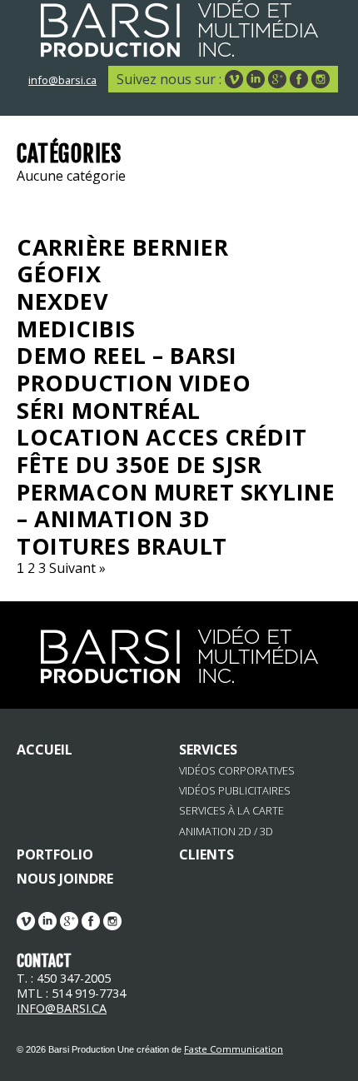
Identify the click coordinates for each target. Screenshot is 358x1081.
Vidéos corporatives (237, 771)
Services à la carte (231, 811)
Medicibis (76, 328)
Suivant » (77, 568)
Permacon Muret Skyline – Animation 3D (176, 505)
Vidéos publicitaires (235, 791)
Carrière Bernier (122, 247)
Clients (206, 854)
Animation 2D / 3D (226, 831)
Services (208, 749)
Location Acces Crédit (162, 436)
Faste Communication (233, 1049)
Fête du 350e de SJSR (139, 464)
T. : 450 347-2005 (64, 978)
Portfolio (55, 854)
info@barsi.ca (62, 79)
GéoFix (59, 273)
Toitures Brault (122, 546)
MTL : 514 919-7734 (71, 993)
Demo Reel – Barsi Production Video (134, 369)
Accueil (44, 749)
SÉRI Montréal (109, 410)
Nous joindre (65, 878)
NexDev (62, 301)
